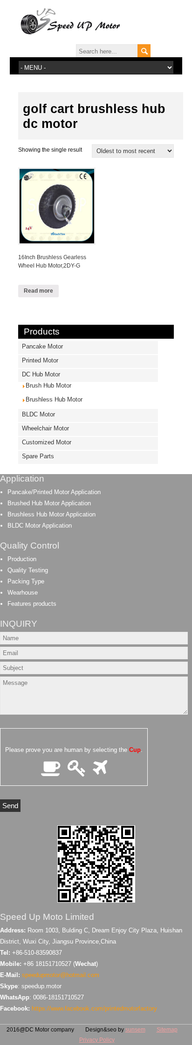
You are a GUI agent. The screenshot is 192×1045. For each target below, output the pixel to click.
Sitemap (167, 1029)
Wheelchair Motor (45, 428)
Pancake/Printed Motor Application (54, 492)
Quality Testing (27, 570)
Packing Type (25, 581)
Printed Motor (40, 360)
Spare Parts (38, 456)
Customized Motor (46, 442)
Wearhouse (22, 592)
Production (21, 559)
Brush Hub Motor (48, 385)
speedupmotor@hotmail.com (60, 974)
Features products (31, 603)
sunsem (135, 1029)
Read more (38, 291)
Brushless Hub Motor (54, 399)
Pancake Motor (42, 346)
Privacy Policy (97, 1040)
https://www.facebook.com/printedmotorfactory (94, 1008)
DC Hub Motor (41, 374)
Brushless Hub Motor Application (51, 514)
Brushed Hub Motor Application (49, 503)
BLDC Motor (38, 414)
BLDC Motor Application (39, 525)
